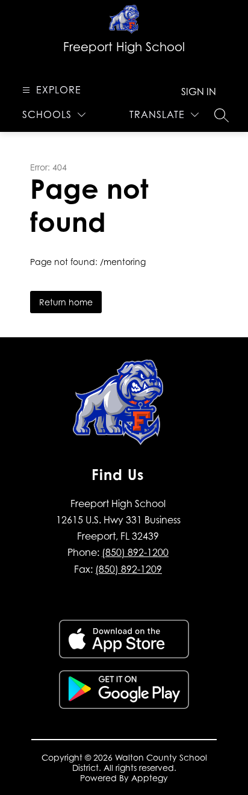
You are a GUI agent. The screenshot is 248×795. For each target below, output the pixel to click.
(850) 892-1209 (128, 569)
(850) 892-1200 (135, 552)
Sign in (198, 92)
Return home (66, 302)
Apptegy (149, 778)
